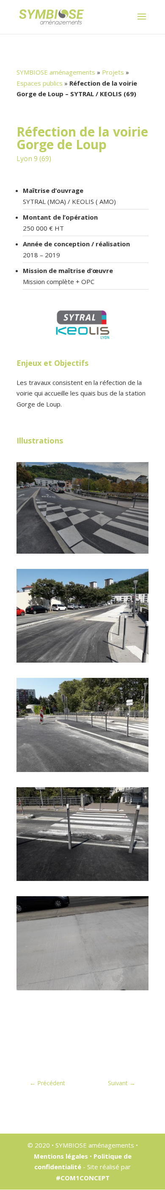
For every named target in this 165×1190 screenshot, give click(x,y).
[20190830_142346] (82, 772)
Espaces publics (39, 83)
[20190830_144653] (82, 990)
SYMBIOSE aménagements (55, 72)
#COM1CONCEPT (83, 1177)
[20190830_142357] (82, 881)
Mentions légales (61, 1156)
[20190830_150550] (82, 662)
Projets (113, 72)
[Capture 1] (82, 553)
